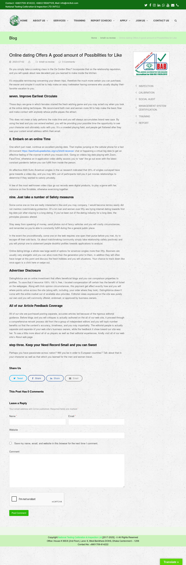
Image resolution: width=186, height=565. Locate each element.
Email (72, 416)
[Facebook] (150, 5)
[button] (18, 378)
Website (13, 429)
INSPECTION (146, 86)
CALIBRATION (146, 92)
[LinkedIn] (158, 5)
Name (13, 416)
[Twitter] (145, 5)
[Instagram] (154, 5)
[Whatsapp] (163, 5)
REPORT (144, 123)
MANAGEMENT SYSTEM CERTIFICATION (152, 107)
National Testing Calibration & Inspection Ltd (80, 537)
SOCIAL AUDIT (147, 99)
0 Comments (68, 61)
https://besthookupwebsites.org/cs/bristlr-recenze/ (48, 151)
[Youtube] (168, 5)
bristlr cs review (46, 61)
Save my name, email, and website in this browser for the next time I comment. (56, 443)
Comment (14, 451)
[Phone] (177, 5)
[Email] (172, 5)
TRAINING (144, 116)
